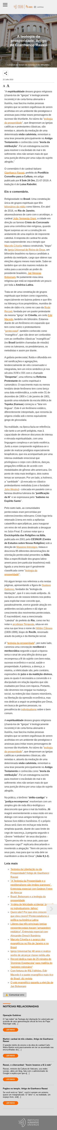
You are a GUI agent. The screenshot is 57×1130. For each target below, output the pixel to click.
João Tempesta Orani (24, 218)
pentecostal (11, 331)
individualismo (29, 709)
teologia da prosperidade (20, 643)
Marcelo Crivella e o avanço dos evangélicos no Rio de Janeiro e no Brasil (29, 943)
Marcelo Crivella (13, 245)
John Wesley (11, 489)
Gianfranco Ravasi (14, 172)
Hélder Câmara (44, 628)
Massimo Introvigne (26, 547)
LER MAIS (10, 1030)
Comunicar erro (14, 995)
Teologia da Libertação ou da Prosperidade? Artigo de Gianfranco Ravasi (29, 873)
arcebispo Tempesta (23, 624)
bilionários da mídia (15, 206)
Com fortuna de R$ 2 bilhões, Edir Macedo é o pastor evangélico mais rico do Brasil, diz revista (31, 974)
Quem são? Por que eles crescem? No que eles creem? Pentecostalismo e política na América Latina (31, 916)
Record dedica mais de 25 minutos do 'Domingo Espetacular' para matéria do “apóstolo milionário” (31, 963)
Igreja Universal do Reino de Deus (26, 249)
